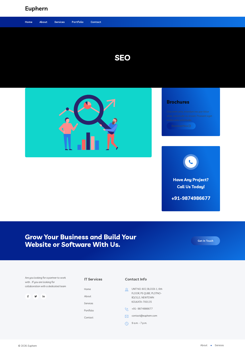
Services (59, 22)
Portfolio (78, 22)
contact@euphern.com (144, 315)
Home (28, 22)
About (43, 22)
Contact (96, 22)
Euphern (36, 8)
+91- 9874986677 (142, 308)
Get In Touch (205, 240)
